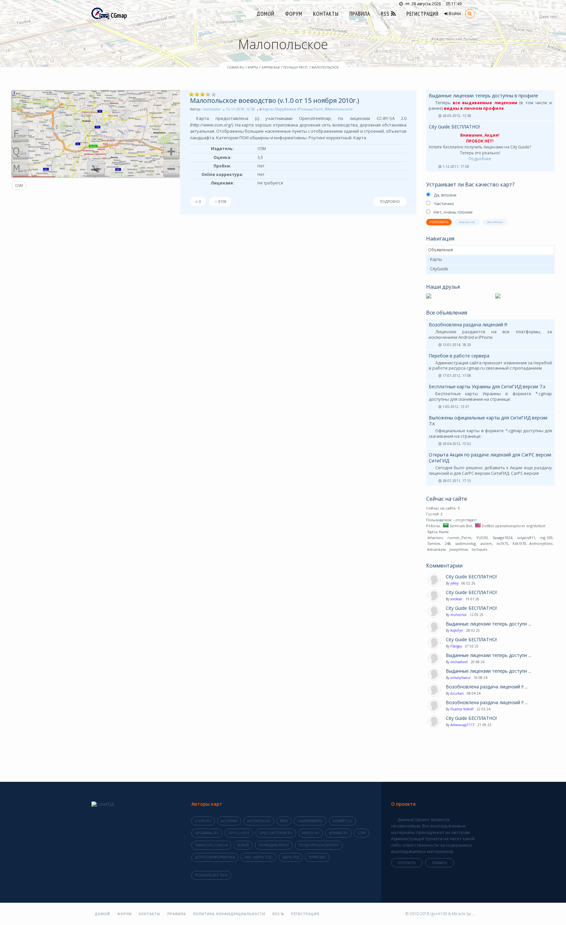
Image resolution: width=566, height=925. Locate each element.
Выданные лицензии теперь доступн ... (488, 624)
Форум (293, 13)
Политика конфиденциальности (229, 914)
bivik (284, 821)
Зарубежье (286, 108)
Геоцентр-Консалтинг (318, 845)
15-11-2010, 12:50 (240, 108)
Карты (268, 108)
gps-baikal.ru (207, 833)
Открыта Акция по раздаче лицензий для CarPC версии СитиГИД (490, 458)
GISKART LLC (342, 821)
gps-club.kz (239, 833)
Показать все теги (211, 875)
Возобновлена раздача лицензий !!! (468, 324)
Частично (444, 203)
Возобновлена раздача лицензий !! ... (487, 687)
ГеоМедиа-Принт (273, 845)
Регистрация (422, 13)
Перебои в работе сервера (459, 356)
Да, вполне (445, 195)
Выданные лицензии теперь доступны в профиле (483, 95)
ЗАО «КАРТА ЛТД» (258, 857)
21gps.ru (203, 821)
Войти (454, 13)
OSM (19, 185)
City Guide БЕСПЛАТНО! (454, 127)
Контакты (326, 13)
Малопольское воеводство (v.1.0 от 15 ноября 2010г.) (274, 100)
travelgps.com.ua (211, 845)
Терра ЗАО (317, 857)
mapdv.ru (310, 833)
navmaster (211, 108)
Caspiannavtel (310, 821)
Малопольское (339, 108)
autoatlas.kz (259, 821)
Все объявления (446, 312)
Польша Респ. (311, 108)
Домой (265, 13)
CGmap (118, 15)
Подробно (390, 201)
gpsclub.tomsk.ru (275, 833)
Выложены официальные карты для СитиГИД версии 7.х (488, 420)
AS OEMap (229, 821)
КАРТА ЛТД (290, 857)
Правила (359, 13)
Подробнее (480, 159)
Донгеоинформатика (215, 857)
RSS (386, 13)
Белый (243, 845)
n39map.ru (338, 833)
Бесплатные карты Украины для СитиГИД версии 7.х (487, 386)
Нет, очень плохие (453, 212)
